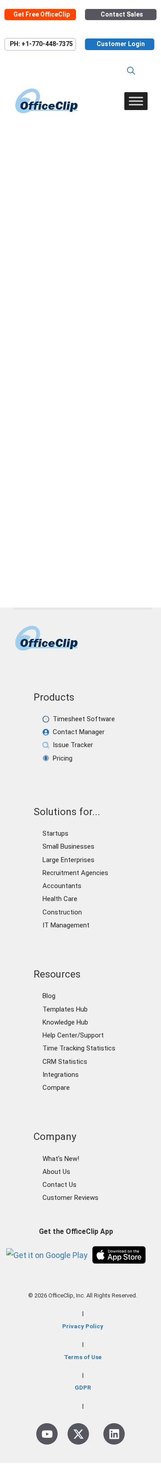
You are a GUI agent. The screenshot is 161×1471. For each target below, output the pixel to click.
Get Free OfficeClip (41, 14)
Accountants (61, 886)
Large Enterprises (68, 860)
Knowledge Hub (65, 1022)
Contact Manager (79, 732)
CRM (116, 535)
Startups (55, 833)
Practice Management (52, 550)
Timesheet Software (84, 719)
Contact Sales (122, 14)
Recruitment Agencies (75, 873)
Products (112, 550)
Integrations (60, 1075)
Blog (48, 996)
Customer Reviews (70, 1198)
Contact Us (59, 1185)
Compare (56, 1088)
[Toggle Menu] (136, 101)
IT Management (65, 925)
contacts (41, 565)
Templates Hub (65, 1009)
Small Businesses (68, 846)
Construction (62, 912)
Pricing (62, 758)
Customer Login (121, 44)
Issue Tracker (73, 745)
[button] (131, 71)
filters (132, 565)
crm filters (100, 565)
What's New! (60, 1159)
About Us (56, 1172)
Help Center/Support (73, 1035)
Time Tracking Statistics (78, 1048)
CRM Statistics (64, 1062)
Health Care (59, 899)
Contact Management (65, 535)
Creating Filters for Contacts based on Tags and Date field (77, 230)
